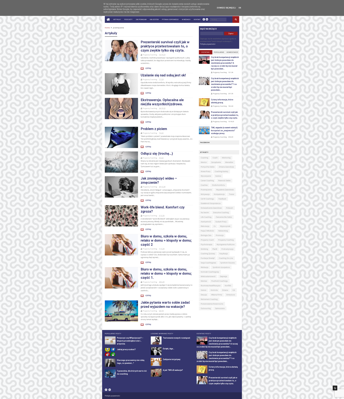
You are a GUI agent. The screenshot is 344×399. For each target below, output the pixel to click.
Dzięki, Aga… (168, 349)
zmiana (225, 290)
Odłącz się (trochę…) (157, 153)
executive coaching (221, 212)
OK (240, 8)
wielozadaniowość (208, 276)
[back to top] (335, 388)
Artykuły (117, 19)
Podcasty (128, 19)
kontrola (214, 290)
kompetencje (219, 194)
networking (223, 231)
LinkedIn (109, 390)
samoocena (220, 308)
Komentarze (232, 52)
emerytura (230, 294)
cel (233, 290)
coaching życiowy (208, 253)
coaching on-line (226, 258)
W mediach (186, 19)
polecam (229, 208)
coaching (204, 157)
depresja (223, 276)
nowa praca (205, 171)
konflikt (228, 285)
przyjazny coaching (226, 240)
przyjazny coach (207, 240)
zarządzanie (216, 162)
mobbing (204, 249)
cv (215, 226)
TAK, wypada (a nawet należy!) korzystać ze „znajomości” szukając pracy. (224, 130)
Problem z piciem (154, 129)
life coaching (206, 217)
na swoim (205, 212)
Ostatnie (205, 52)
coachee (204, 185)
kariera (218, 176)
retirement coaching (209, 299)
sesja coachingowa (208, 262)
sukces (203, 290)
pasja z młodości (207, 231)
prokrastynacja (227, 249)
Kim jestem (154, 19)
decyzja (204, 294)
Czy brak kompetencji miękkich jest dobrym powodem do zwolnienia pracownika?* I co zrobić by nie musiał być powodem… (225, 84)
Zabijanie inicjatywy (171, 359)
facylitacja (223, 253)
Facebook (106, 390)
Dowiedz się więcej (226, 8)
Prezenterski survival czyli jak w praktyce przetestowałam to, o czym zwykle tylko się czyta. (165, 46)
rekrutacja (205, 226)
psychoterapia (206, 244)
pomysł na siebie (207, 167)
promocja (219, 235)
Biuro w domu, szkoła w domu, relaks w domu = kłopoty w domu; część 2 (166, 240)
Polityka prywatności (207, 44)
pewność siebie (224, 180)
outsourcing (206, 308)
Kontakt (197, 19)
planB (214, 249)
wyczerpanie (206, 176)
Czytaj (148, 68)
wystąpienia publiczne (225, 244)
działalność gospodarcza (211, 203)
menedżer (229, 162)
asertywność (206, 221)
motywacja (205, 194)
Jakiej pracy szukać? (126, 349)
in (206, 19)
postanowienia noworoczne (212, 304)
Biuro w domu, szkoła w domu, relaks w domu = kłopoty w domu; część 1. (166, 273)
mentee (204, 281)
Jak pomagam (141, 19)
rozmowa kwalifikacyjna (210, 285)
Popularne (219, 52)
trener (231, 194)
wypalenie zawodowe (225, 189)
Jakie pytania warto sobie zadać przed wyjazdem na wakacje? (165, 304)
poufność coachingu (219, 281)
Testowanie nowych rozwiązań (176, 338)
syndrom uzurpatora (221, 267)
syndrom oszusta (227, 262)
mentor (204, 162)
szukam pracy (221, 221)
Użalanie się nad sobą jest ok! (163, 75)
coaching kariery (221, 171)
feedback (222, 199)
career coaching (207, 180)
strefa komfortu (218, 185)
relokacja (204, 267)
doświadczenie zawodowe (211, 208)
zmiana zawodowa (226, 167)
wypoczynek (225, 226)
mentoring (226, 157)
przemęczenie (206, 189)
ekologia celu (206, 235)
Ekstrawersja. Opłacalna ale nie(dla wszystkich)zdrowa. (162, 102)
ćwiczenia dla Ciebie (224, 217)
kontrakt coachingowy (210, 272)
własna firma (216, 294)
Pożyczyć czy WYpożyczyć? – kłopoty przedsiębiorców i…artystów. (130, 341)
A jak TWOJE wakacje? (173, 370)
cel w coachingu (207, 199)
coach (215, 157)
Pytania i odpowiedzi (170, 19)
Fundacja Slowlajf (207, 258)
